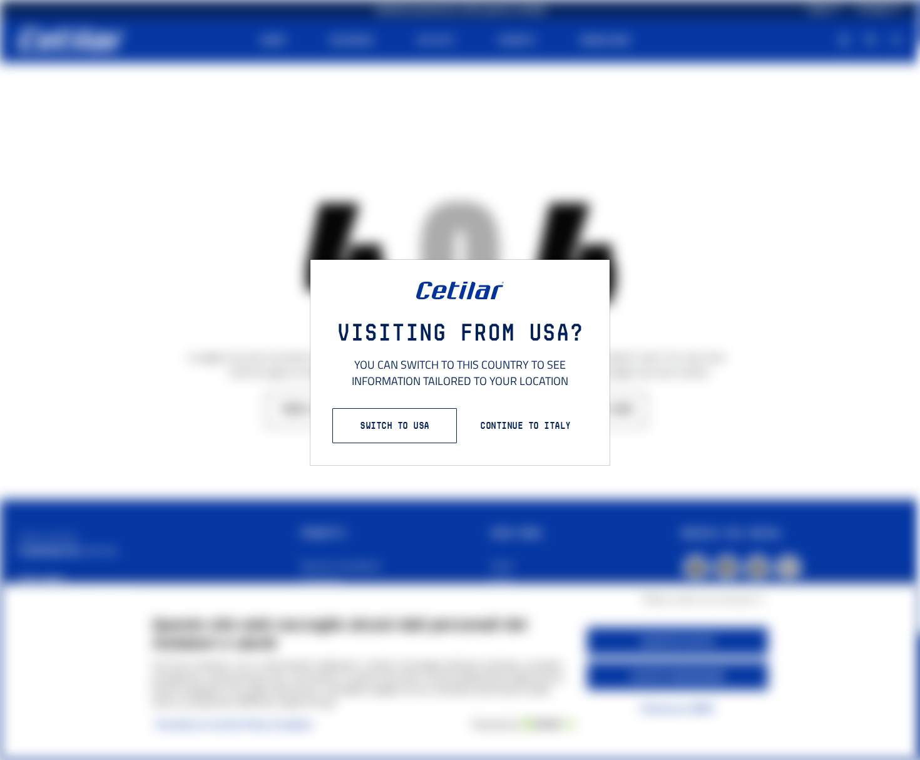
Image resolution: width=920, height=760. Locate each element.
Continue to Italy (525, 425)
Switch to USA (394, 425)
